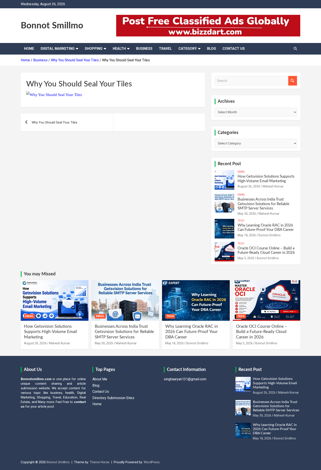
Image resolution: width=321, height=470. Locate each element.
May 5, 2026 (246, 258)
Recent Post (229, 164)
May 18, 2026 (247, 235)
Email (241, 171)
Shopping (93, 48)
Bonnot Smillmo (52, 25)
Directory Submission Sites (113, 398)
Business (144, 48)
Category (187, 48)
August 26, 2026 (249, 186)
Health (119, 48)
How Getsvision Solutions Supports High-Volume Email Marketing (50, 331)
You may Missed (39, 274)
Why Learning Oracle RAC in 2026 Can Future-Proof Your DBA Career (191, 331)
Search (292, 81)
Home (29, 48)
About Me (99, 379)
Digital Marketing (57, 48)
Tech (241, 220)
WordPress (152, 462)
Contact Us (234, 48)
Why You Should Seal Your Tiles (54, 122)
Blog (211, 48)
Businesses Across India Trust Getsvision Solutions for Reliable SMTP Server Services (263, 203)
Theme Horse (99, 462)
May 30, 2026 (247, 213)
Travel (165, 48)
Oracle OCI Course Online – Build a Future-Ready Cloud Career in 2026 (261, 331)
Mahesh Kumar (273, 186)
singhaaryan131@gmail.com (185, 379)
